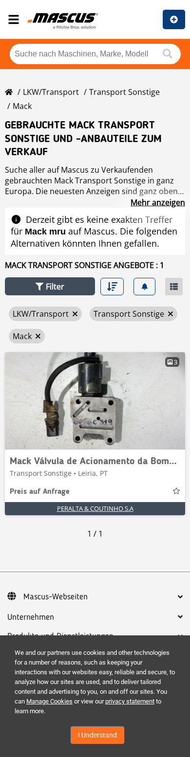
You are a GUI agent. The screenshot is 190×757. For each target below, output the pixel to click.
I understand (97, 735)
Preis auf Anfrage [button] (40, 492)
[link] (95, 401)
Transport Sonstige (124, 92)
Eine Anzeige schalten (174, 19)
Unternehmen (30, 617)
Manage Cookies (49, 701)
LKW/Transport (51, 92)
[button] (50, 286)
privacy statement (129, 701)
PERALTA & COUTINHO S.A (95, 508)
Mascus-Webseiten (55, 597)
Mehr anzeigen (158, 202)
